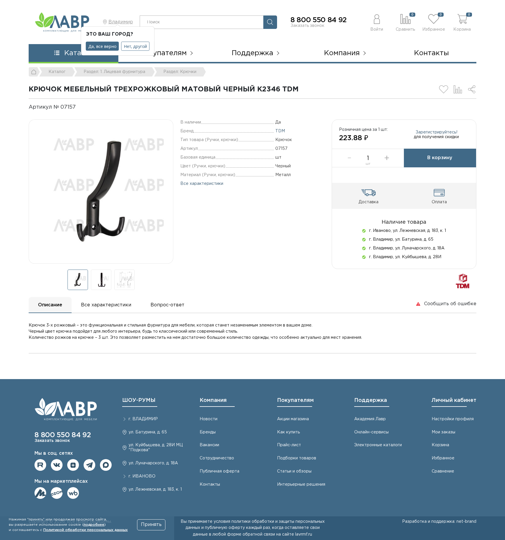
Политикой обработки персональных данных (85, 530)
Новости (208, 419)
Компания (213, 400)
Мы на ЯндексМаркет (40, 493)
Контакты (431, 53)
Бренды (208, 432)
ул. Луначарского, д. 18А (153, 463)
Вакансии (209, 445)
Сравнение (443, 471)
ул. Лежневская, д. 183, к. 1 (155, 489)
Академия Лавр (370, 419)
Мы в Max (106, 465)
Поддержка (370, 400)
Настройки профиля (453, 419)
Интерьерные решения (301, 484)
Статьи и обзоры (294, 471)
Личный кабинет (454, 400)
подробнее (94, 524)
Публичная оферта (219, 471)
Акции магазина (293, 419)
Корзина (440, 445)
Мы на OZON (57, 493)
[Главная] (34, 72)
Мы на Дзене (73, 465)
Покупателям (295, 400)
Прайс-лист (289, 445)
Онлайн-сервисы (371, 432)
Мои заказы (443, 432)
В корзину (439, 158)
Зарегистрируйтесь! (436, 132)
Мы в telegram (89, 465)
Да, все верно (102, 46)
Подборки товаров (296, 458)
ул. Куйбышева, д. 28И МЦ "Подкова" (156, 447)
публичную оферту (225, 527)
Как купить (288, 432)
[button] (377, 22)
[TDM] (462, 281)
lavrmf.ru (303, 534)
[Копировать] (80, 107)
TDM (280, 131)
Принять (151, 524)
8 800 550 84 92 (318, 20)
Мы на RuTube (40, 465)
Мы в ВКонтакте (57, 465)
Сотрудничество (217, 458)
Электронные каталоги (378, 445)
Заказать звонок (307, 25)
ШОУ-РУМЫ (138, 400)
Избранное (443, 458)
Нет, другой (135, 46)
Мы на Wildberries (73, 493)
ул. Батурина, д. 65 (148, 432)
